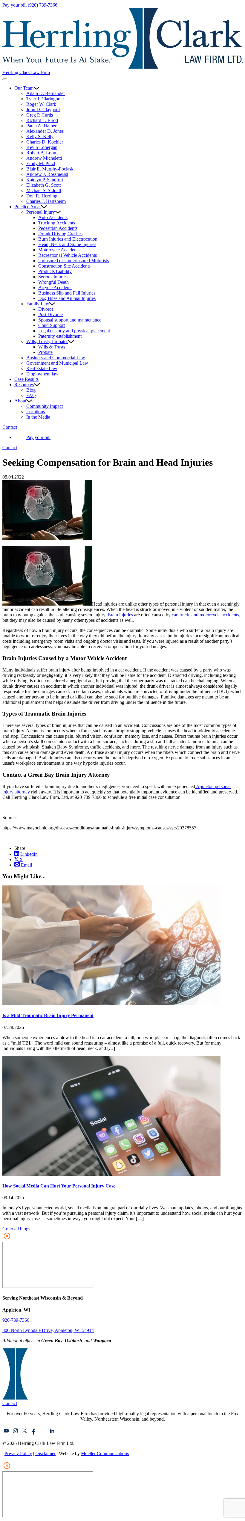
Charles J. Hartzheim (46, 201)
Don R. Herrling (41, 195)
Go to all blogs (16, 1228)
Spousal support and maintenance (69, 319)
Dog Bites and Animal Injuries (67, 298)
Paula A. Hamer (41, 125)
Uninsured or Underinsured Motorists (73, 260)
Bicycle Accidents (55, 287)
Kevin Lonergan (41, 147)
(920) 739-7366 (42, 4)
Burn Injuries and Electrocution (67, 239)
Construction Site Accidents (64, 265)
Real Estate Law (41, 368)
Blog (31, 390)
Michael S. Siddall (43, 190)
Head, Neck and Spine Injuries (67, 244)
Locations (35, 411)
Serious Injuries (53, 276)
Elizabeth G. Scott (43, 185)
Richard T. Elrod (42, 120)
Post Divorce (50, 314)
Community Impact (44, 406)
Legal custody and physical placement (74, 330)
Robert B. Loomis (43, 152)
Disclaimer (45, 1453)
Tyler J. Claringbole (45, 98)
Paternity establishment (60, 336)
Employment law (42, 373)
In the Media (38, 417)
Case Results (26, 379)
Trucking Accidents (56, 222)
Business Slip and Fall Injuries (66, 292)
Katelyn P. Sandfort (44, 179)
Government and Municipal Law (57, 363)
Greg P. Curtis (39, 114)
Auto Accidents (53, 217)
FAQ (31, 395)
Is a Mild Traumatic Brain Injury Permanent (48, 1015)
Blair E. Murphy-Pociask (50, 168)
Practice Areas (27, 206)
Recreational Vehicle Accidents (67, 255)
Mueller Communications (105, 1453)
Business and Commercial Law (55, 357)
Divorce (45, 309)
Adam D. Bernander (45, 93)
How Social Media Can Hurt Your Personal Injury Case (59, 1185)
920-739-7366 (15, 1320)
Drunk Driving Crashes (60, 233)
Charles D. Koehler (44, 141)
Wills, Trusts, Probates (47, 341)
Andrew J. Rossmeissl (47, 174)
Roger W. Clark (41, 104)
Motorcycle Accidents (58, 249)
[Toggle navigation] (4, 79)
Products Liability (55, 271)
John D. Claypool (43, 109)
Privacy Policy (18, 1453)
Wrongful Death (53, 282)
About (20, 400)
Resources (24, 384)
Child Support (51, 325)
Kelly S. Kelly (39, 136)
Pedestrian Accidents (57, 228)
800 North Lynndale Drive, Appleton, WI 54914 (48, 1330)
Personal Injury (40, 212)
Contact (9, 427)
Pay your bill (14, 4)
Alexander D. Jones (45, 131)
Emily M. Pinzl (40, 163)
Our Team (23, 87)
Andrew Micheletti (44, 158)
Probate (45, 352)
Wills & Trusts (51, 346)
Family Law (37, 303)
